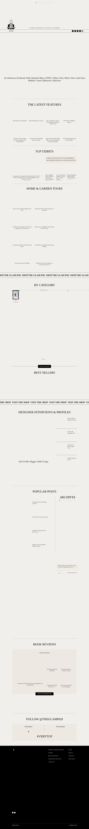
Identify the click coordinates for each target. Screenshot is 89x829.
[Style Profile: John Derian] (61, 462)
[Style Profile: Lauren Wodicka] (19, 114)
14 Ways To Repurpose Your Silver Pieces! (39, 531)
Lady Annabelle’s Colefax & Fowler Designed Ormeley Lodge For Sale (52, 122)
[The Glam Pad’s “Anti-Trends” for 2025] (21, 502)
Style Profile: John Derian (72, 458)
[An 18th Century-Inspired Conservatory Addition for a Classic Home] (22, 218)
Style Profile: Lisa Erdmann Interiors (72, 419)
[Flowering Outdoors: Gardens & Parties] (66, 662)
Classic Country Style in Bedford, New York (22, 209)
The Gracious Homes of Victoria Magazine (66, 686)
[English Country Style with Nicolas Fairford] (21, 545)
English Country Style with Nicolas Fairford (38, 545)
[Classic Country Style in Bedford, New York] (22, 200)
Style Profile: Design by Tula (71, 432)
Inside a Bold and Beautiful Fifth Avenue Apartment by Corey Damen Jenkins (53, 140)
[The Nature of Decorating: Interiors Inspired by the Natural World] (19, 132)
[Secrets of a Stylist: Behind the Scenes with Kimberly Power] (61, 448)
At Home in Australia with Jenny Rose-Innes (36, 139)
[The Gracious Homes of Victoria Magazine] (66, 678)
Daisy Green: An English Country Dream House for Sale (44, 227)
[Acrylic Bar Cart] (36, 384)
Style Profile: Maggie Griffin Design (33, 461)
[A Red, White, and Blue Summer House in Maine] (44, 236)
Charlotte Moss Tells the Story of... (52, 686)
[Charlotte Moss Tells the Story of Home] (52, 678)
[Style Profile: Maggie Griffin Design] (33, 438)
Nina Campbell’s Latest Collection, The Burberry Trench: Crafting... (49, 177)
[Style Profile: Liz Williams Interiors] (69, 114)
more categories (44, 366)
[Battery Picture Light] (19, 384)
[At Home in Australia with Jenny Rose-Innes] (36, 132)
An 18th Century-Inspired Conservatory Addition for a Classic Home (22, 227)
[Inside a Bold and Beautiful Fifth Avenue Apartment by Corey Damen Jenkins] (52, 132)
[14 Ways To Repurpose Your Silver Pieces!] (21, 531)
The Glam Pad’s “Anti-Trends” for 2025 (39, 502)
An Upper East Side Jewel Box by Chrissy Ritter (22, 245)
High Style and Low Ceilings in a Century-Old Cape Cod (44, 263)
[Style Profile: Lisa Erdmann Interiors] (61, 422)
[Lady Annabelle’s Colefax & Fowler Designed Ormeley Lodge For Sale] (52, 114)
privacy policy (15, 825)
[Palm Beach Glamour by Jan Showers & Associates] (44, 200)
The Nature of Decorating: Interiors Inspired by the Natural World (19, 140)
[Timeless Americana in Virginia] (22, 255)
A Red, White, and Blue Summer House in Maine (44, 245)
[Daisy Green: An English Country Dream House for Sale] (44, 218)
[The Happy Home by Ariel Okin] (52, 662)
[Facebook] (78, 31)
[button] (82, 31)
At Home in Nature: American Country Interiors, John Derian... (61, 177)
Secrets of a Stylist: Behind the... (71, 446)
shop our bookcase (44, 693)
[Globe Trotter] (53, 384)
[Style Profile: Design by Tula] (61, 435)
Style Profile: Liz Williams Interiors (69, 121)
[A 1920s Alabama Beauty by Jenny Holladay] (69, 132)
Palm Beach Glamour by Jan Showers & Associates (44, 209)
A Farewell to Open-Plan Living (40, 517)
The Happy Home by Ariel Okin (52, 669)
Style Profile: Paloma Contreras (36, 120)
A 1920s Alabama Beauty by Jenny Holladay (69, 139)
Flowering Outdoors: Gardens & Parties (66, 669)
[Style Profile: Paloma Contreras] (36, 114)
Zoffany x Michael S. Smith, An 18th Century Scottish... (72, 176)
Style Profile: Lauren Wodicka (20, 120)
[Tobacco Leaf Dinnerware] (69, 384)
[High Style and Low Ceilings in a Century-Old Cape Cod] (44, 255)
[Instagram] (73, 31)
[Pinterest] (75, 31)
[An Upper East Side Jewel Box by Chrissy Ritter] (22, 236)
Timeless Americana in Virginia (22, 263)
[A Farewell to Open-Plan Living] (21, 516)
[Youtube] (80, 31)
